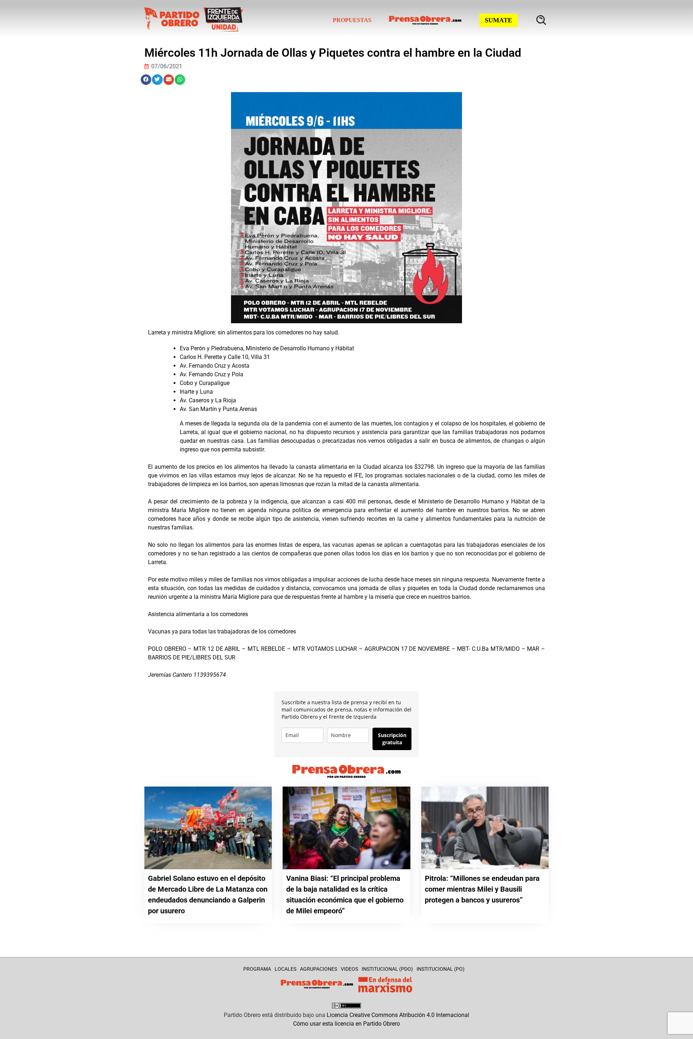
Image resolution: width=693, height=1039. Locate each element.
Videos (349, 969)
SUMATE (498, 20)
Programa (257, 969)
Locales (285, 969)
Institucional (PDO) (387, 969)
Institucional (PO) (441, 969)
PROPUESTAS (352, 20)
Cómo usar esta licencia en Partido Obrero (346, 1023)
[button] (146, 79)
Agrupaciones (318, 969)
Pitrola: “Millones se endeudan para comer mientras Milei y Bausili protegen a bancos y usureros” (482, 889)
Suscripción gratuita (392, 739)
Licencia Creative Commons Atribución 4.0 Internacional (398, 1015)
